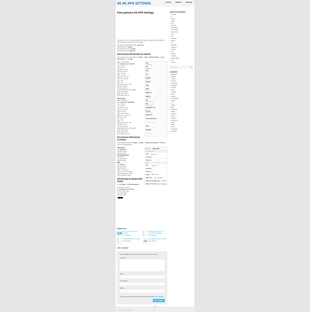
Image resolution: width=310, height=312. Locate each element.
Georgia (173, 105)
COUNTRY (168, 2)
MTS (172, 42)
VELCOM (173, 62)
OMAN (172, 122)
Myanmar (173, 118)
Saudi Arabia (174, 129)
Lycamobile (173, 38)
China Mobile (174, 27)
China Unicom (174, 32)
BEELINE (173, 25)
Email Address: (124, 281)
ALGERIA (173, 78)
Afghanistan (174, 74)
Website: (122, 288)
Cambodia (173, 92)
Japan (172, 107)
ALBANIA (173, 76)
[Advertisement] (142, 26)
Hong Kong (174, 109)
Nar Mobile (173, 45)
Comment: (123, 258)
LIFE (172, 36)
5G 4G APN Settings (134, 3)
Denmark (173, 96)
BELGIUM (173, 87)
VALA (172, 60)
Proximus (173, 53)
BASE (172, 23)
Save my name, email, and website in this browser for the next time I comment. (142, 296)
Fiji (171, 102)
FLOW (172, 34)
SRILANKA (173, 131)
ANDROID (178, 2)
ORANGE (173, 49)
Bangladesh (174, 85)
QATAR (173, 126)
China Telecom (174, 29)
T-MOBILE (173, 56)
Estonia (173, 100)
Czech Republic (175, 98)
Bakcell (172, 21)
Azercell (173, 18)
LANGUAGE (188, 2)
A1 (171, 16)
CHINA (173, 94)
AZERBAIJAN (174, 83)
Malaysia (173, 116)
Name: (122, 274)
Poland (173, 124)
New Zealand (174, 120)
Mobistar (173, 40)
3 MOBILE (173, 14)
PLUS (172, 51)
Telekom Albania (175, 58)
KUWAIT (173, 111)
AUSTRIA (173, 81)
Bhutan (173, 89)
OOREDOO (173, 47)
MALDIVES (173, 113)
